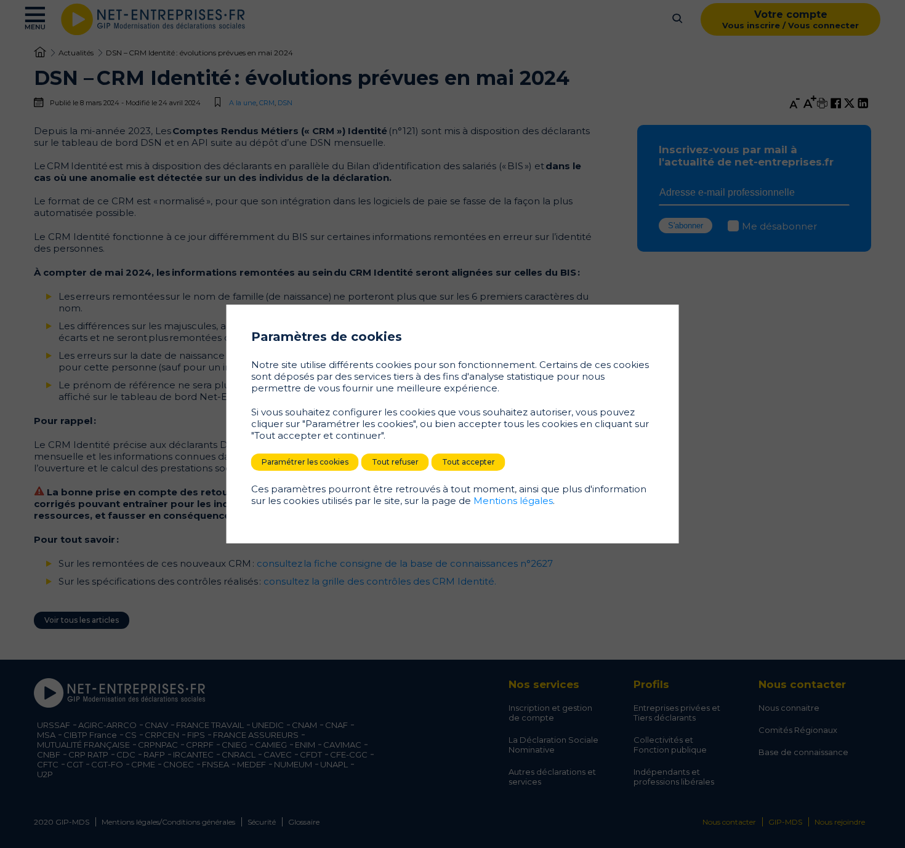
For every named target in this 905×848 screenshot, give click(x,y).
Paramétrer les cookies (305, 461)
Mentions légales (513, 500)
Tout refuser (395, 461)
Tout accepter (468, 461)
